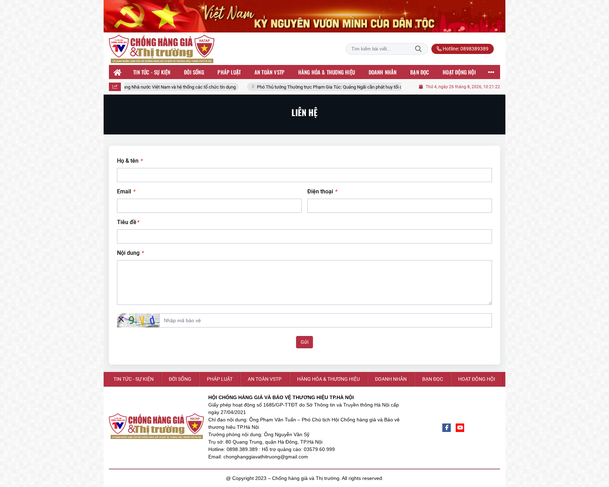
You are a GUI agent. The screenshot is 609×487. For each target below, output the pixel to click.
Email (126, 191)
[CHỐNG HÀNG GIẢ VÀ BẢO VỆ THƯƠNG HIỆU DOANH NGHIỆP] (162, 48)
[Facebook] (446, 427)
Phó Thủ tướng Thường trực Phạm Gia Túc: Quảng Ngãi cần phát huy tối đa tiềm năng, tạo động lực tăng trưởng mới (349, 87)
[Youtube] (460, 427)
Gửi (304, 342)
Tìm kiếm (418, 49)
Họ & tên (129, 160)
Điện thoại (322, 191)
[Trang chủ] (118, 72)
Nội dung (130, 252)
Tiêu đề (128, 222)
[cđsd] (304, 16)
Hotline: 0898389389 (465, 49)
